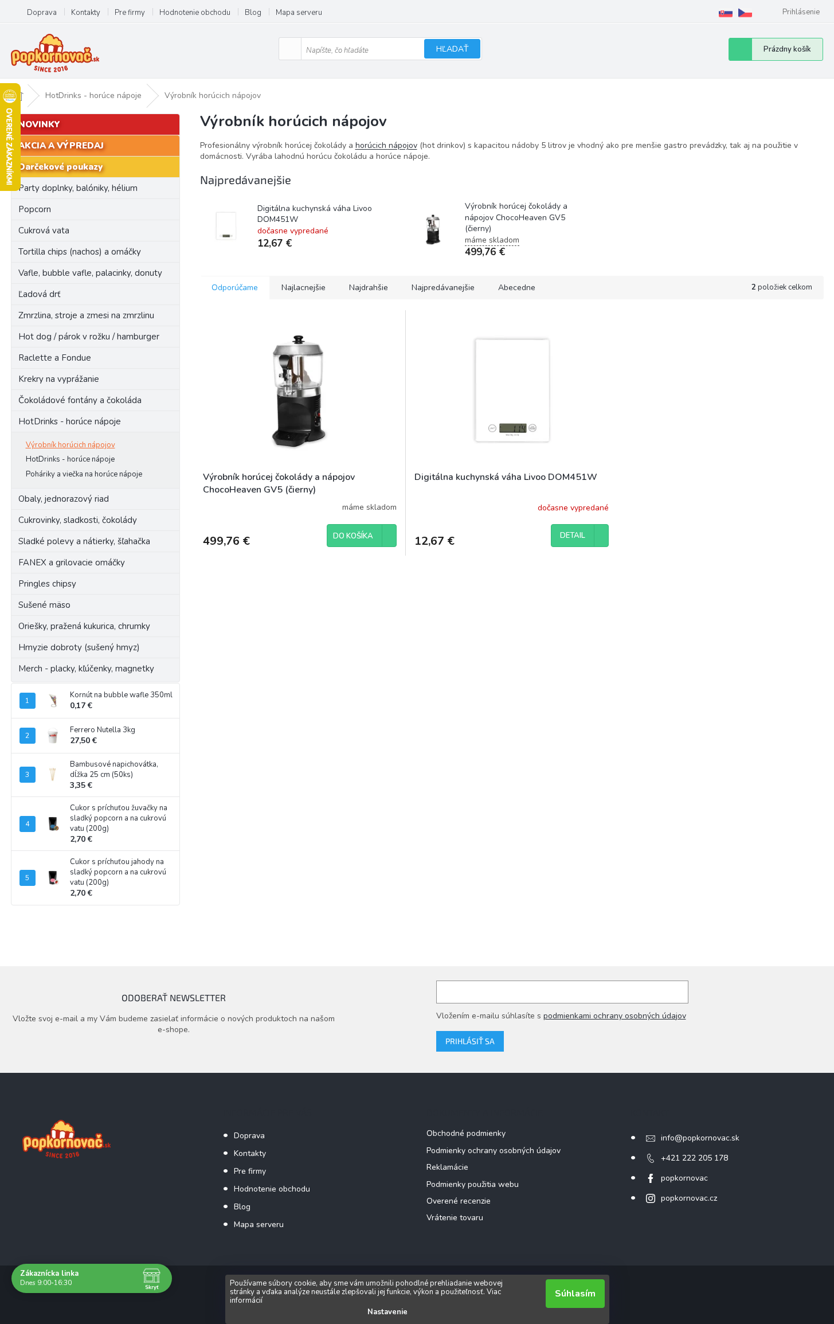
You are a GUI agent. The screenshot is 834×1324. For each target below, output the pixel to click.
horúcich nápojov (386, 145)
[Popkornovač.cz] (745, 12)
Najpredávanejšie (443, 287)
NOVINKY (39, 124)
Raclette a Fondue (54, 358)
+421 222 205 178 (694, 1158)
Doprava (42, 12)
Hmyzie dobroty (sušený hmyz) (79, 647)
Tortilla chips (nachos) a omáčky (79, 251)
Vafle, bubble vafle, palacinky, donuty (90, 273)
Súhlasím (575, 1293)
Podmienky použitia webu (472, 1184)
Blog (253, 12)
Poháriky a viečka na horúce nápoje (84, 474)
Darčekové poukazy (60, 167)
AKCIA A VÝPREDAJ (61, 145)
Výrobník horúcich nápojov (70, 445)
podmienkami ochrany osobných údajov (614, 1015)
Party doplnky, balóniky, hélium (78, 188)
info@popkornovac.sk (700, 1137)
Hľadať (452, 49)
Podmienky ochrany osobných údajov (493, 1150)
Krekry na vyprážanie (58, 379)
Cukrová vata (43, 230)
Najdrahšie (368, 287)
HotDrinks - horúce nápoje (69, 421)
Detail (572, 535)
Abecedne (516, 287)
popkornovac (684, 1178)
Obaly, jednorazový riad (63, 499)
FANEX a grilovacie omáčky (71, 562)
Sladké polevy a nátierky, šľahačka (84, 541)
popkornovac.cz (689, 1198)
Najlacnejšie (303, 287)
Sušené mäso (44, 605)
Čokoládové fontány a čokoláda (80, 400)
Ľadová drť (39, 294)
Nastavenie (387, 1312)
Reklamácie (447, 1167)
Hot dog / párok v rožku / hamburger (88, 336)
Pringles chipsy (47, 583)
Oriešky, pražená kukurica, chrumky (84, 626)
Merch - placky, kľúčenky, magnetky (86, 668)
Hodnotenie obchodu (194, 12)
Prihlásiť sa (470, 1041)
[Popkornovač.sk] (726, 12)
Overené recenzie (458, 1201)
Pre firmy (130, 12)
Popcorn (34, 209)
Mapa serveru (299, 12)
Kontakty (85, 12)
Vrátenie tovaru (454, 1217)
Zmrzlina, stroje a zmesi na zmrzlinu (86, 315)
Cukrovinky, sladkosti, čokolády (77, 520)
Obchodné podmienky (466, 1133)
